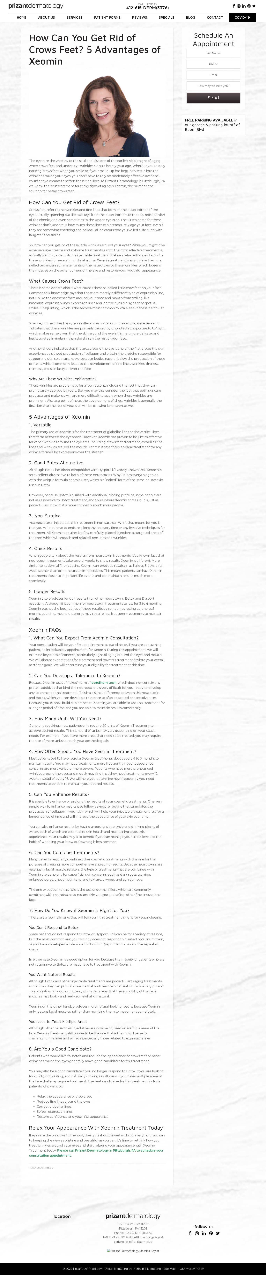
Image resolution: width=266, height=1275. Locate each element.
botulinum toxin (104, 683)
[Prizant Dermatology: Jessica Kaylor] (133, 1251)
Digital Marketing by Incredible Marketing (132, 1269)
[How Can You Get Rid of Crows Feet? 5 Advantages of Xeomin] (97, 156)
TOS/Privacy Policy (191, 1269)
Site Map (170, 1269)
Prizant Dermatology (87, 1269)
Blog (50, 1167)
